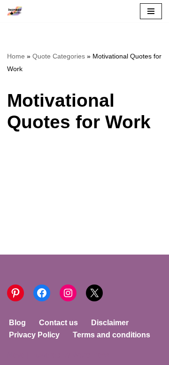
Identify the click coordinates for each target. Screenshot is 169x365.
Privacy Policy (34, 335)
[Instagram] (68, 293)
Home (16, 56)
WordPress (90, 355)
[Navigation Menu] (151, 11)
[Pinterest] (15, 293)
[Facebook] (41, 293)
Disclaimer (110, 323)
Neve (16, 355)
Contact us (58, 323)
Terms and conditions (111, 335)
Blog (17, 323)
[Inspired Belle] (17, 11)
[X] (94, 293)
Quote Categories (58, 56)
